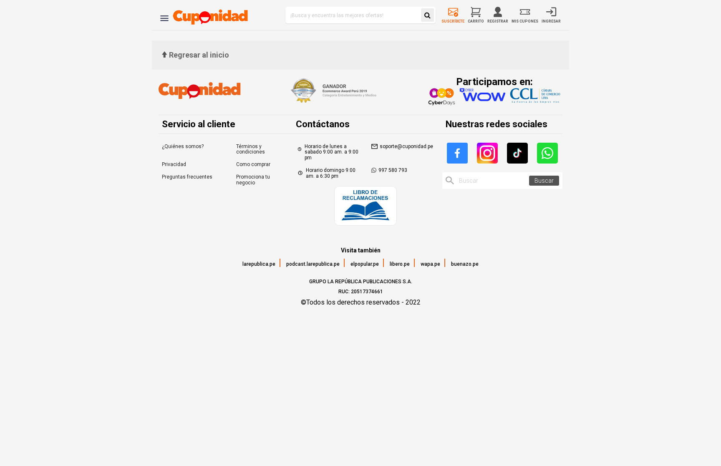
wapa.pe (430, 264)
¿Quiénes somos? (183, 146)
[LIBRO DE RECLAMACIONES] (365, 206)
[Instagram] (487, 153)
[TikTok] (517, 153)
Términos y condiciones (250, 149)
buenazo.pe (465, 264)
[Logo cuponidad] (205, 15)
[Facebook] (457, 153)
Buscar (544, 180)
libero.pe (400, 264)
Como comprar (253, 164)
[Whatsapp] (547, 153)
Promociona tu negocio (253, 180)
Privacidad (174, 164)
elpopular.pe (364, 264)
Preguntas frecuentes (187, 177)
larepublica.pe (258, 264)
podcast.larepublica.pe (313, 264)
